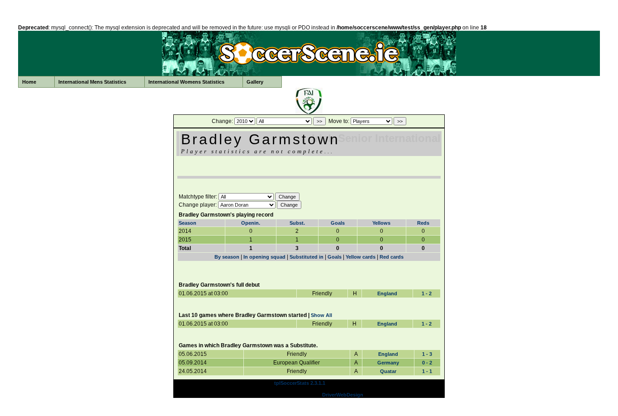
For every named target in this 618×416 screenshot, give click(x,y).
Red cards (392, 257)
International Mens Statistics (92, 82)
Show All (321, 315)
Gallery (255, 82)
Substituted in (306, 257)
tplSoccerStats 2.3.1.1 (299, 383)
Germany (388, 362)
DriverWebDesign (342, 394)
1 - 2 (427, 293)
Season (187, 223)
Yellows (381, 223)
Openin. (250, 223)
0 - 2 (427, 362)
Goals (338, 223)
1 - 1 (427, 371)
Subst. (297, 223)
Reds (423, 223)
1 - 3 (427, 354)
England (387, 293)
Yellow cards (361, 257)
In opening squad (264, 257)
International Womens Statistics (186, 82)
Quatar (388, 371)
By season (226, 257)
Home (29, 82)
